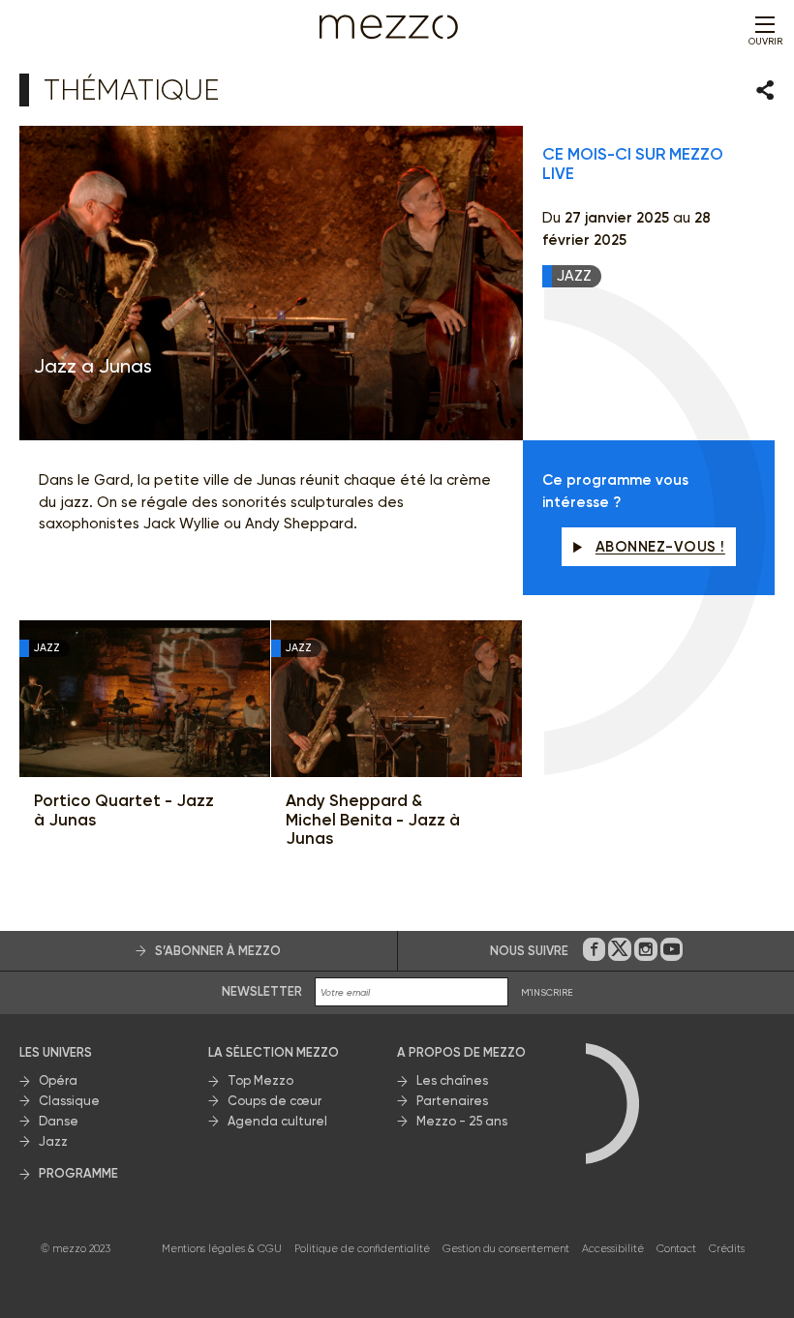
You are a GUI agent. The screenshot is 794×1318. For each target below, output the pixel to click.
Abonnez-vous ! (660, 546)
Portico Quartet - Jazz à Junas (124, 810)
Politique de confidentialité (362, 1249)
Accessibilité (613, 1249)
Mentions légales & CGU (222, 1249)
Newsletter (262, 991)
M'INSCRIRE (547, 992)
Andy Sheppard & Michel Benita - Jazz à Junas (373, 820)
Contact (676, 1249)
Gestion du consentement (506, 1249)
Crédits (727, 1249)
